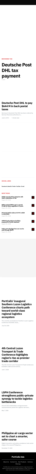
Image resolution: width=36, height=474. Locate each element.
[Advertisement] (18, 37)
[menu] (2, 2)
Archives (30, 462)
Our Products (22, 462)
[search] (32, 2)
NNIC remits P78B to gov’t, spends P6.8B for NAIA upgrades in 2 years (12, 205)
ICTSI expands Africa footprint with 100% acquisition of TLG (12, 197)
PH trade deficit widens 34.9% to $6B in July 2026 (13, 213)
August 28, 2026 (6, 200)
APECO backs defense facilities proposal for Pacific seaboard (11, 221)
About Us (6, 462)
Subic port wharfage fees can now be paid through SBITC (13, 229)
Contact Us (13, 462)
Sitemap (18, 464)
